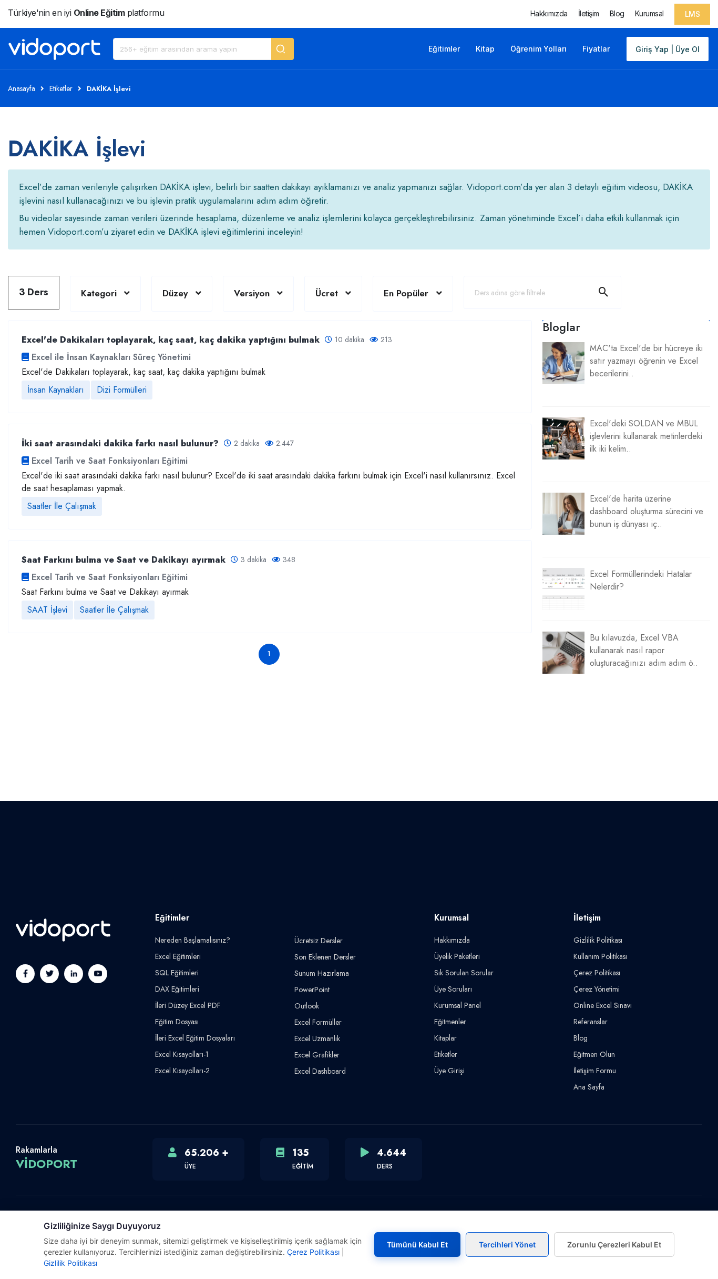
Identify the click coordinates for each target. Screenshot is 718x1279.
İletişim (588, 13)
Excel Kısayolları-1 (182, 1054)
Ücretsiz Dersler (318, 940)
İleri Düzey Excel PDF (188, 1005)
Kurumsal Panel (457, 1005)
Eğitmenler (450, 1021)
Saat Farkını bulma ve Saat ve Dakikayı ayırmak (105, 592)
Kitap (485, 48)
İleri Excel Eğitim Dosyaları (195, 1038)
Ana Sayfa (588, 1087)
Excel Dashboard (320, 1071)
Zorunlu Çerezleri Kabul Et (614, 1244)
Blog (617, 13)
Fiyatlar (596, 48)
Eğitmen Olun (594, 1054)
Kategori (99, 293)
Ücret (326, 293)
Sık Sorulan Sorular (464, 972)
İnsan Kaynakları (55, 390)
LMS (692, 13)
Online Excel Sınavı (602, 1005)
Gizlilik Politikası (597, 940)
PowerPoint (312, 989)
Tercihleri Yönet (507, 1244)
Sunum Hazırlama (321, 973)
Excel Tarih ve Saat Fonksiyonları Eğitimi (110, 461)
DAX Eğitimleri (177, 989)
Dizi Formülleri (122, 390)
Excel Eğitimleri (178, 956)
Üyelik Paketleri (457, 956)
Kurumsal (649, 13)
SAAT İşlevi (47, 610)
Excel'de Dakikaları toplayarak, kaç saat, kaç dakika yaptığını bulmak (143, 372)
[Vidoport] (54, 49)
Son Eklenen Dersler (325, 957)
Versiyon (252, 293)
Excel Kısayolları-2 (182, 1070)
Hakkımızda (549, 13)
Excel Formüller (318, 1022)
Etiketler (61, 88)
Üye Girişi (449, 1070)
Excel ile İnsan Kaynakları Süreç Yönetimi (111, 357)
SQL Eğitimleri (177, 972)
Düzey (175, 293)
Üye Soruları (453, 989)
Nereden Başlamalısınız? (192, 940)
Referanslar (590, 1021)
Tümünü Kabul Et (417, 1244)
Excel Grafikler (317, 1055)
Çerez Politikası (596, 972)
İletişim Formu (594, 1070)
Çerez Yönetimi (596, 989)
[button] (282, 49)
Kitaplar (445, 1038)
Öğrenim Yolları (538, 48)
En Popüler (407, 293)
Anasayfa (21, 88)
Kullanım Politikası (600, 956)
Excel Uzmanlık (317, 1038)
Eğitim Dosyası (177, 1021)
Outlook (306, 1006)
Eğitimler (444, 48)
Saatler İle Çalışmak (61, 506)
